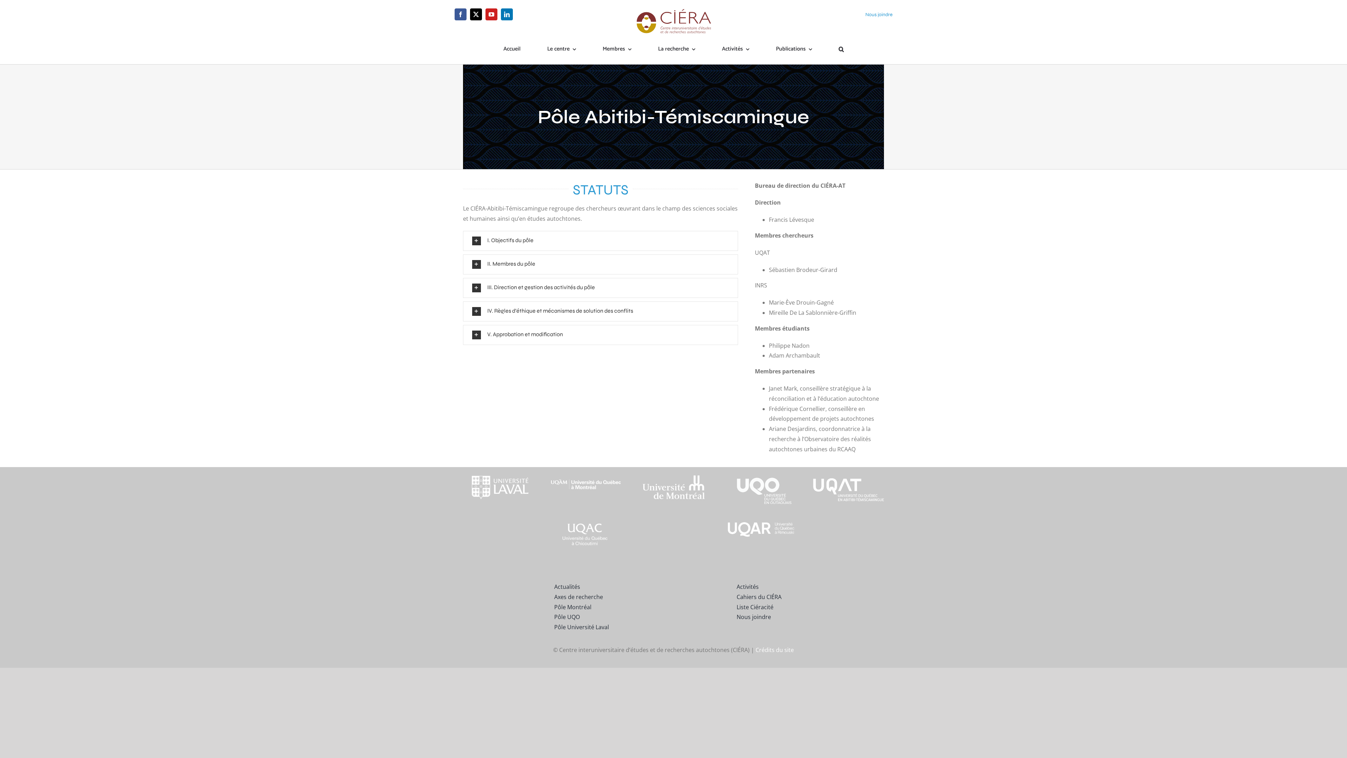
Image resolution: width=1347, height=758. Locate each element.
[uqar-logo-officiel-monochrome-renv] (761, 523)
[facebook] (461, 14)
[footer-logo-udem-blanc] (673, 477)
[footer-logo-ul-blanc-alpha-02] (498, 470)
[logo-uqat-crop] (848, 470)
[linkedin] (507, 14)
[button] (841, 49)
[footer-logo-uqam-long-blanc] (586, 473)
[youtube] (491, 14)
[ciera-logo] (674, 11)
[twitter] (476, 14)
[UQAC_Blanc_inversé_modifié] (586, 523)
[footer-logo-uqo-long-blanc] (761, 470)
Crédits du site (775, 650)
